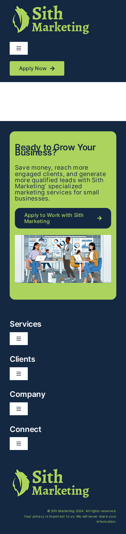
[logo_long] (50, 6)
